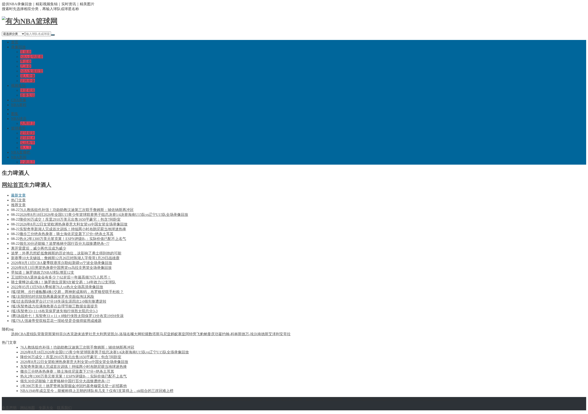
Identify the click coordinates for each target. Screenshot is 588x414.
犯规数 (146, 334)
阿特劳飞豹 (194, 334)
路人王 (25, 147)
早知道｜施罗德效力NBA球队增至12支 (42, 272)
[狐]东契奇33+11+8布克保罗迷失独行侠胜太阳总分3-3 (54, 311)
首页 (14, 42)
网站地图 (27, 408)
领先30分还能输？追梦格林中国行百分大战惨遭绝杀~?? (64, 243)
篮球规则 (27, 133)
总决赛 (25, 66)
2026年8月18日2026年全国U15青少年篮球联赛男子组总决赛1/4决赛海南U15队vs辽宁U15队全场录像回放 (104, 215)
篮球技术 (27, 138)
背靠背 (42, 334)
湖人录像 (27, 76)
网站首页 (13, 185)
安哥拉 (285, 334)
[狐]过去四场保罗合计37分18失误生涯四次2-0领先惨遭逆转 (58, 301)
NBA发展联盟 (31, 71)
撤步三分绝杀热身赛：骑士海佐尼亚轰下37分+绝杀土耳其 (66, 234)
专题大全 (46, 408)
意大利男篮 (101, 334)
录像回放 (18, 47)
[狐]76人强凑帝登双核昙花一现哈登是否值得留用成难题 (56, 321)
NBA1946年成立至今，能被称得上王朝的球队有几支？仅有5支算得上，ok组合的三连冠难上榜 (96, 391)
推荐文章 (18, 205)
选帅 (14, 334)
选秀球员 (27, 123)
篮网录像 (27, 81)
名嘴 (130, 334)
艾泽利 (274, 334)
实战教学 (27, 143)
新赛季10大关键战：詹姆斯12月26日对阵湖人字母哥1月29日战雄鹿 (65, 258)
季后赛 (25, 61)
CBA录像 (18, 100)
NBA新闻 (18, 157)
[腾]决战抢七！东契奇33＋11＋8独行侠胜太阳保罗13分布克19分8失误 (67, 316)
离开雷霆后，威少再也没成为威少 (38, 248)
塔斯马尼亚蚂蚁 (165, 334)
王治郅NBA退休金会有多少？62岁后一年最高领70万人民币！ (61, 277)
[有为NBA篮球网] (30, 21)
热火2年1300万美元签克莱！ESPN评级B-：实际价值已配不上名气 (73, 239)
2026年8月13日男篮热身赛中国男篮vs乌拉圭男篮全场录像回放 (61, 268)
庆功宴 (216, 334)
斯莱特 (53, 334)
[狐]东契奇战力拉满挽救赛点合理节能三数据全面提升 (54, 306)
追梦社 (86, 334)
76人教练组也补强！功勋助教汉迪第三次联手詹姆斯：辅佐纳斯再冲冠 (76, 210)
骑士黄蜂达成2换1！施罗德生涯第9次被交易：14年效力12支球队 (63, 282)
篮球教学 (18, 128)
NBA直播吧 (20, 152)
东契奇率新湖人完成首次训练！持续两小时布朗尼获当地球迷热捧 (73, 229)
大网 (137, 334)
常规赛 (25, 52)
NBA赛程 (18, 105)
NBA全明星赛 (31, 57)
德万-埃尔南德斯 (255, 334)
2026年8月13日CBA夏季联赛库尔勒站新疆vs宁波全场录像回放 (61, 263)
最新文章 (18, 195)
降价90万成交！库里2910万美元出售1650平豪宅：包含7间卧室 (70, 219)
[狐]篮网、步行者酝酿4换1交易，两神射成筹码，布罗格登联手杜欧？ (67, 292)
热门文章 (18, 200)
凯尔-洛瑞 (119, 334)
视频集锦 (18, 85)
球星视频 (27, 90)
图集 (14, 114)
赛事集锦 (27, 95)
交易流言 (27, 162)
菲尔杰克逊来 (70, 334)
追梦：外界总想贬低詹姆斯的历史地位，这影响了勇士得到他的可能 (66, 253)
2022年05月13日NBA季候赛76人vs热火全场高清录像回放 (57, 287)
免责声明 (9, 408)
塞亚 (181, 334)
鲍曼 (207, 334)
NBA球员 (18, 119)
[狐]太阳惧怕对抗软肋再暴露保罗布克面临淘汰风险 (52, 297)
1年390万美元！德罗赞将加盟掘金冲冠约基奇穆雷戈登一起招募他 (73, 386)
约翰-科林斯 (232, 334)
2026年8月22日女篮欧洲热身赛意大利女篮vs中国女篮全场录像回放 (73, 224)
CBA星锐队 (27, 334)
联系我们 (64, 408)
